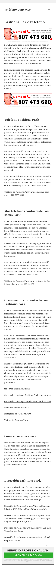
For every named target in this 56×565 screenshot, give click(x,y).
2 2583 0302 (18, 195)
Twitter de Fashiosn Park (16, 420)
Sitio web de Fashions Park (17, 388)
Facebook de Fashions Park (17, 407)
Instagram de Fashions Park (17, 413)
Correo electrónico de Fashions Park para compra (27, 395)
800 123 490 (29, 284)
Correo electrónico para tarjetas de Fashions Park (27, 401)
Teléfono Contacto (17, 9)
